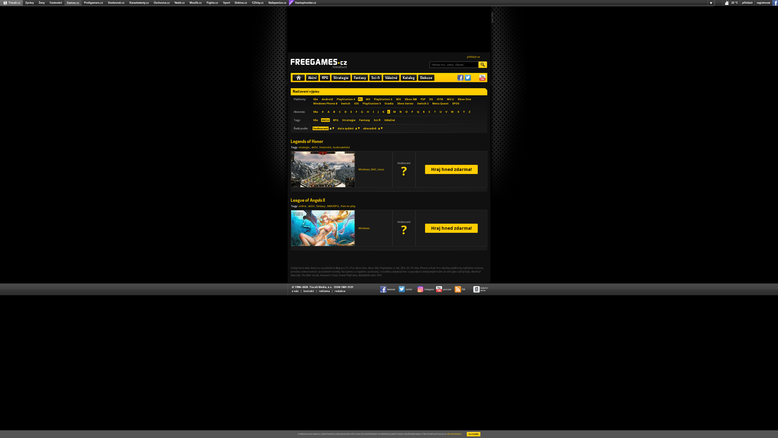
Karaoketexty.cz (139, 2)
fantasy (320, 206)
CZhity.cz (258, 2)
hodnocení (320, 128)
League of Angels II (308, 200)
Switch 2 (423, 103)
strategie (304, 147)
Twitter (468, 78)
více (711, 3)
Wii (368, 99)
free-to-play (348, 206)
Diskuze (426, 77)
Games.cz (73, 2)
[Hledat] (483, 64)
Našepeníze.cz (277, 2)
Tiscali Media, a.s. (320, 287)
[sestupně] (333, 128)
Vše (315, 99)
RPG (325, 77)
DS (431, 99)
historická (325, 147)
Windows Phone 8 (325, 103)
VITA (440, 99)
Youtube (482, 78)
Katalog (409, 77)
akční (314, 147)
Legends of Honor (307, 141)
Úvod (299, 78)
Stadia (389, 103)
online (302, 206)
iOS (356, 103)
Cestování (56, 2)
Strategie (340, 77)
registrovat (763, 2)
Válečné (391, 77)
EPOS (455, 103)
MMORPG (333, 206)
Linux (381, 169)
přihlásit (747, 2)
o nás (295, 291)
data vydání (346, 128)
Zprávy (29, 2)
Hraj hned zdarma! (451, 169)
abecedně (369, 128)
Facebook (460, 78)
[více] (711, 3)
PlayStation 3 (383, 99)
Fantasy (360, 77)
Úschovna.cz (162, 2)
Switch (345, 103)
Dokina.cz (241, 2)
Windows (364, 169)
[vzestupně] (331, 128)
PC (360, 99)
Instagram (475, 78)
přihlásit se (473, 57)
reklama (324, 291)
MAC (373, 169)
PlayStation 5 (372, 103)
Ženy (42, 2)
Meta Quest (440, 103)
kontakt (309, 291)
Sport (226, 2)
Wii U (450, 99)
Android (327, 99)
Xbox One (464, 99)
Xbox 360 (411, 99)
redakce (340, 291)
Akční (312, 77)
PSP (423, 99)
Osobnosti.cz (116, 2)
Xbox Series (405, 103)
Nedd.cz (180, 2)
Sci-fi (375, 77)
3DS (398, 99)
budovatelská (341, 147)
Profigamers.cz (93, 2)
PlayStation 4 (346, 99)
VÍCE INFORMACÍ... (454, 434)
